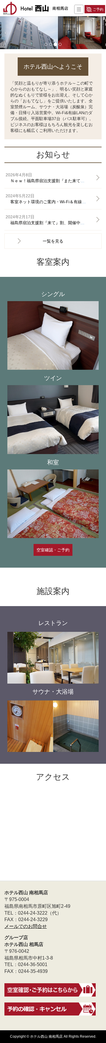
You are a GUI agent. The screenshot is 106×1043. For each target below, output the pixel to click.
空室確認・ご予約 (53, 550)
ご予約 (98, 9)
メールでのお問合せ (25, 926)
